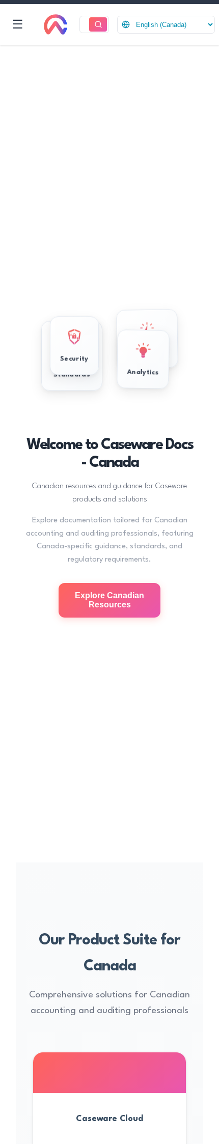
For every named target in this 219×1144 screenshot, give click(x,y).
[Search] (98, 24)
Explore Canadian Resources (109, 600)
